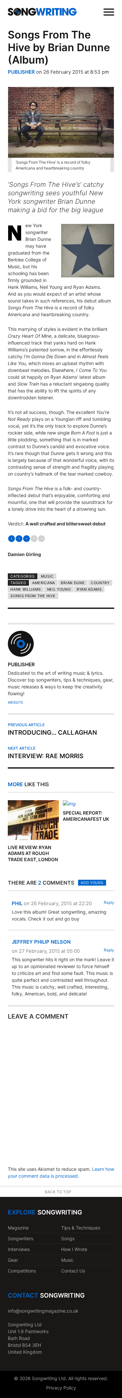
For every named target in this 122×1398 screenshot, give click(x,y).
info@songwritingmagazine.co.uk (43, 1311)
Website (15, 702)
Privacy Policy (61, 1388)
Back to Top (58, 1191)
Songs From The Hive (32, 596)
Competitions (22, 1270)
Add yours (92, 882)
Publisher (21, 72)
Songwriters (20, 1238)
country (100, 583)
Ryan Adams (89, 589)
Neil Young (59, 589)
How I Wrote (74, 1249)
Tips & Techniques (80, 1227)
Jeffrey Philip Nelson (41, 942)
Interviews (19, 1249)
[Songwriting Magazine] (42, 12)
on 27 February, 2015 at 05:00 (46, 951)
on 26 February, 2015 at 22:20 (58, 903)
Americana (43, 583)
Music (47, 576)
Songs (68, 1238)
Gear (13, 1260)
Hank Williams (25, 589)
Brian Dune (73, 583)
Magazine (18, 1227)
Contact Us (73, 1270)
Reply (109, 902)
